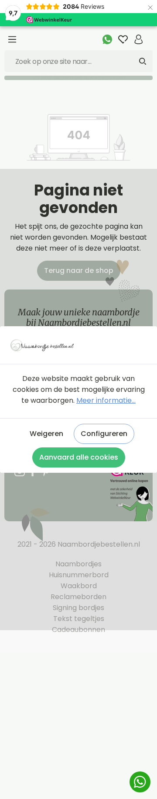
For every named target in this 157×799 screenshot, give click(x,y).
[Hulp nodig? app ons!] (107, 39)
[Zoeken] (143, 61)
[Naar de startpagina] (78, 345)
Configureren (104, 434)
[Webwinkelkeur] (131, 493)
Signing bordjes (78, 608)
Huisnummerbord (79, 575)
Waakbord (79, 586)
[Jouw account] (139, 39)
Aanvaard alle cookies (78, 457)
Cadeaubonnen (78, 630)
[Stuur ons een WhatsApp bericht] (140, 781)
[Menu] (12, 39)
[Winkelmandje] (150, 34)
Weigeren (46, 434)
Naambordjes (78, 564)
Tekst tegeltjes (78, 619)
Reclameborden (78, 597)
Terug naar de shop (78, 270)
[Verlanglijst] (123, 39)
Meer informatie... (106, 400)
